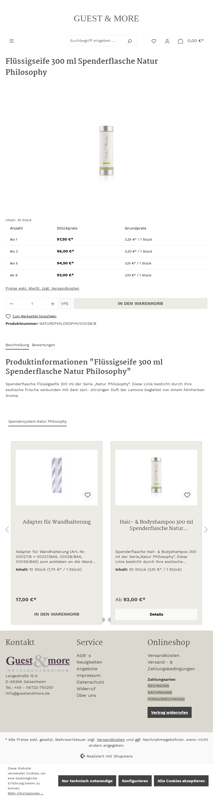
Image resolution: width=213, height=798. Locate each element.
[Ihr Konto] (167, 40)
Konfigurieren (135, 781)
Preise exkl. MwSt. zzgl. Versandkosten (42, 288)
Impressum (89, 675)
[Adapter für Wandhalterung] (57, 478)
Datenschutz (90, 682)
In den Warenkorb (140, 303)
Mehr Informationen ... (25, 793)
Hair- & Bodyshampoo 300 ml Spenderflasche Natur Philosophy (156, 525)
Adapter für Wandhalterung (57, 522)
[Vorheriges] (7, 530)
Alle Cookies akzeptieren (181, 781)
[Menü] (12, 40)
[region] (106, 153)
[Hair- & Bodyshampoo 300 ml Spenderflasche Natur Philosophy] (156, 478)
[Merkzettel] (154, 40)
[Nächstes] (206, 530)
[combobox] (95, 40)
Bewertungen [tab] (43, 345)
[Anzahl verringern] (11, 303)
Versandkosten (163, 655)
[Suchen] (130, 40)
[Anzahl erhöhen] (53, 303)
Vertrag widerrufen (169, 712)
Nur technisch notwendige (87, 781)
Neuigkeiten (89, 662)
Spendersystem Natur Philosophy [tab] (37, 421)
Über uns (86, 695)
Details (156, 614)
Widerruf (86, 688)
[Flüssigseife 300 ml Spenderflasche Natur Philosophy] (106, 153)
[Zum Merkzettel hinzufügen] (87, 495)
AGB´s (84, 655)
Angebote (87, 668)
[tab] (17, 345)
